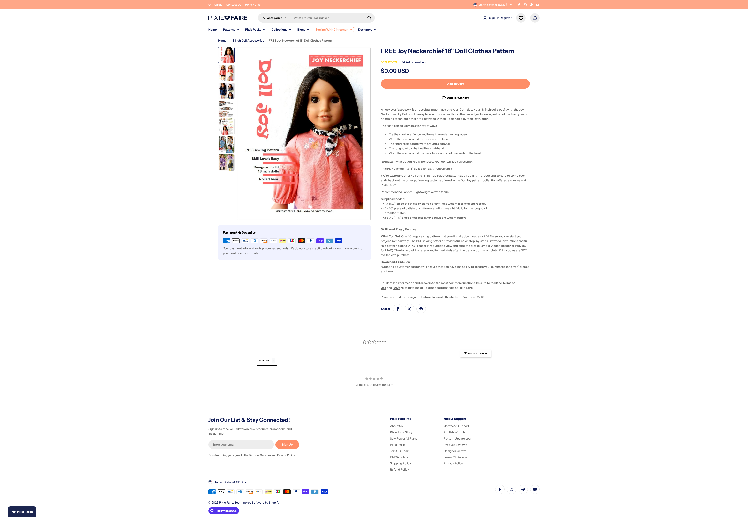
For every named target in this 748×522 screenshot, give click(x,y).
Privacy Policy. (286, 455)
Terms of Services (260, 455)
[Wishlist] (521, 18)
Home (222, 40)
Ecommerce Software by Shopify (257, 502)
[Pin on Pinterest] (421, 308)
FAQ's (396, 288)
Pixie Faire (226, 502)
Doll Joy (407, 114)
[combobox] (316, 18)
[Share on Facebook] (397, 308)
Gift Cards (215, 4)
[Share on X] (409, 308)
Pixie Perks (252, 4)
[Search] (369, 18)
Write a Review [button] (477, 353)
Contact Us (233, 4)
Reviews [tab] (264, 360)
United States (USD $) (493, 5)
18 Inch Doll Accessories (247, 40)
